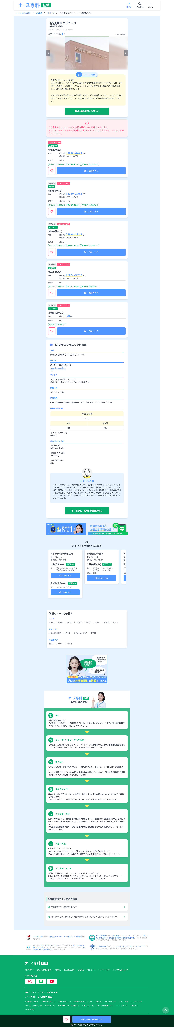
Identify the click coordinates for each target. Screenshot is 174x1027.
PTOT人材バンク (110, 1001)
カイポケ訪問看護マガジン (105, 1005)
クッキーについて (104, 970)
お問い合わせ (91, 970)
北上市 (51, 13)
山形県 (97, 622)
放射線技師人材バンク (32, 1001)
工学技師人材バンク (64, 1001)
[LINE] (41, 981)
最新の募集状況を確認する (87, 111)
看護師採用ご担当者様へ (44, 970)
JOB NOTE (98, 1001)
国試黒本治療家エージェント (83, 1001)
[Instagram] (30, 981)
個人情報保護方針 (69, 970)
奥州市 (67, 633)
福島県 (106, 622)
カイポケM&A (29, 1010)
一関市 (60, 643)
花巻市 (93, 633)
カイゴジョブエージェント (33, 1005)
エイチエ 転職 (123, 1001)
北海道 (60, 622)
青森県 (69, 622)
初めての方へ (29, 970)
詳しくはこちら (91, 170)
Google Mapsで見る (57, 369)
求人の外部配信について (120, 970)
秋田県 (88, 622)
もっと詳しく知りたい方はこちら (87, 510)
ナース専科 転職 (23, 13)
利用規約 (58, 970)
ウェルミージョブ (136, 1001)
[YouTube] (52, 981)
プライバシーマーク (140, 946)
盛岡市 (51, 643)
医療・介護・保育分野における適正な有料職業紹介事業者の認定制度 (122, 937)
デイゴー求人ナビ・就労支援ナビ (68, 1005)
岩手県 (39, 13)
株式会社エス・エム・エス (58, 937)
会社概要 (81, 970)
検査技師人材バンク (49, 1001)
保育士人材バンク (88, 1005)
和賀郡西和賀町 (55, 633)
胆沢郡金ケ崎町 (80, 633)
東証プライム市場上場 (75, 937)
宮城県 (79, 622)
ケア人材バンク (50, 1005)
